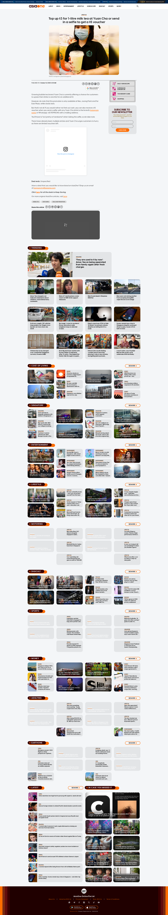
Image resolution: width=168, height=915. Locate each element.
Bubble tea (36, 201)
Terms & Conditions (113, 899)
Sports (110, 6)
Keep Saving (46, 201)
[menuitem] (51, 6)
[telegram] (89, 83)
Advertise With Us (65, 899)
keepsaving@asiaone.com (44, 188)
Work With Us (97, 899)
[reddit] (95, 83)
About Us (52, 899)
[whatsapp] (92, 83)
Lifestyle (80, 6)
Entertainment (69, 6)
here (38, 192)
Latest (51, 6)
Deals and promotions (59, 201)
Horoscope (91, 6)
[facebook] (83, 83)
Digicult (102, 6)
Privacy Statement (82, 899)
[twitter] (86, 83)
